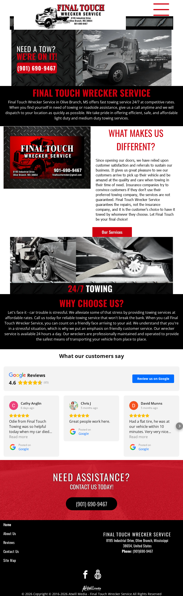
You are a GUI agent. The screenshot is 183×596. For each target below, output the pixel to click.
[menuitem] (41, 524)
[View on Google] (13, 405)
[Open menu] (161, 9)
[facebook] (85, 575)
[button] (3, 426)
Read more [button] (18, 436)
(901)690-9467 (143, 551)
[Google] (98, 575)
